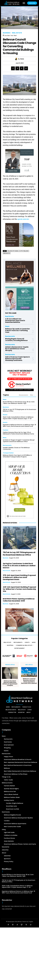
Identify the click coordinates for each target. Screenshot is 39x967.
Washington (7, 253)
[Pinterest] (22, 68)
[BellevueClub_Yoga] (19, 273)
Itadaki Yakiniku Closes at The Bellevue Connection (16, 448)
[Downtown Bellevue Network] (12, 3)
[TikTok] (17, 925)
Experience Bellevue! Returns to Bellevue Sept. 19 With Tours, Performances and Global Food (19, 425)
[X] (17, 68)
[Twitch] (22, 925)
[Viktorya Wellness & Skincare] (19, 620)
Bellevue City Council (13, 251)
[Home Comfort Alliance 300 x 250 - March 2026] (19, 379)
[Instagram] (13, 925)
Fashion (5, 430)
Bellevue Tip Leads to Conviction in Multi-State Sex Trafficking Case (17, 330)
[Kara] (16, 59)
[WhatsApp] (26, 68)
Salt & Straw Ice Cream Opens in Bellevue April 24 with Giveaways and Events (17, 358)
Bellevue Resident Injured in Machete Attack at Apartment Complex (10, 683)
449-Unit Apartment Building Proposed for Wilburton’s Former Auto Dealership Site (19, 589)
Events (5, 414)
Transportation (8, 452)
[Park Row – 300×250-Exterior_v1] (19, 236)
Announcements (23, 395)
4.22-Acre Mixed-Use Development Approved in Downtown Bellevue (15, 320)
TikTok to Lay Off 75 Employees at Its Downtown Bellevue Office (19, 410)
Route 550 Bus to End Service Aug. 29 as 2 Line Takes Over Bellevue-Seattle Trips (18, 402)
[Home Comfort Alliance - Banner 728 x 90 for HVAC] (19, 656)
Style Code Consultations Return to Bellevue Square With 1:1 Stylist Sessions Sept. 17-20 (18, 418)
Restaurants (10, 336)
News (7, 326)
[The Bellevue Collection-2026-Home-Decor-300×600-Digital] (19, 489)
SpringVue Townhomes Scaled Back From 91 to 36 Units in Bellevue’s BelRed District (19, 565)
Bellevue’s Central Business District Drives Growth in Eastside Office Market (29, 681)
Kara (22, 59)
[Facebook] (13, 68)
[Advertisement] (19, 947)
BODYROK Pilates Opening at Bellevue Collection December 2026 (18, 600)
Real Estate (17, 33)
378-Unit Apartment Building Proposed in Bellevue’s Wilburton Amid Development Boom (19, 577)
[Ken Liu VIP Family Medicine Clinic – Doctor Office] (19, 298)
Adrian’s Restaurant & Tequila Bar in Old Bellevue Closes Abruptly (16, 348)
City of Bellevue (24, 251)
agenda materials (23, 219)
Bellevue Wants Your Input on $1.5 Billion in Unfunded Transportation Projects (17, 456)
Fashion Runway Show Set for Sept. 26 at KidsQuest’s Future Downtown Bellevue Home (18, 433)
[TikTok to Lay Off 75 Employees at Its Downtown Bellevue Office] (19, 537)
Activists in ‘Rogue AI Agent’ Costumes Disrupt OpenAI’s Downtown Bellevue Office (19, 440)
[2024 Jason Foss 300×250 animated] (19, 162)
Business (6, 33)
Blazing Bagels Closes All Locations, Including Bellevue (16, 339)
